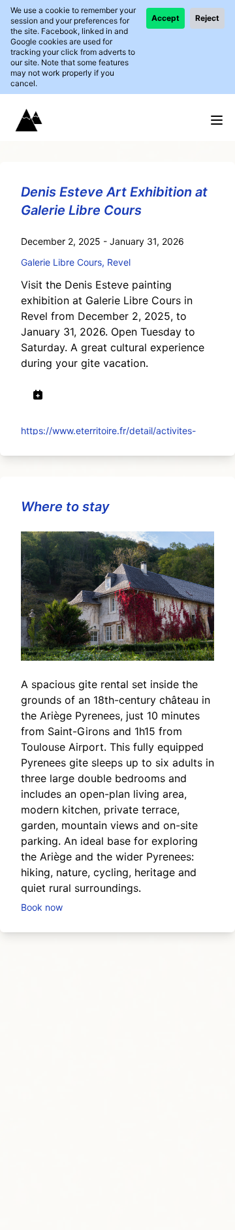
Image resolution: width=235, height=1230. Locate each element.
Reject (207, 18)
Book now (42, 906)
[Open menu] (217, 120)
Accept (165, 18)
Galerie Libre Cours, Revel (76, 262)
